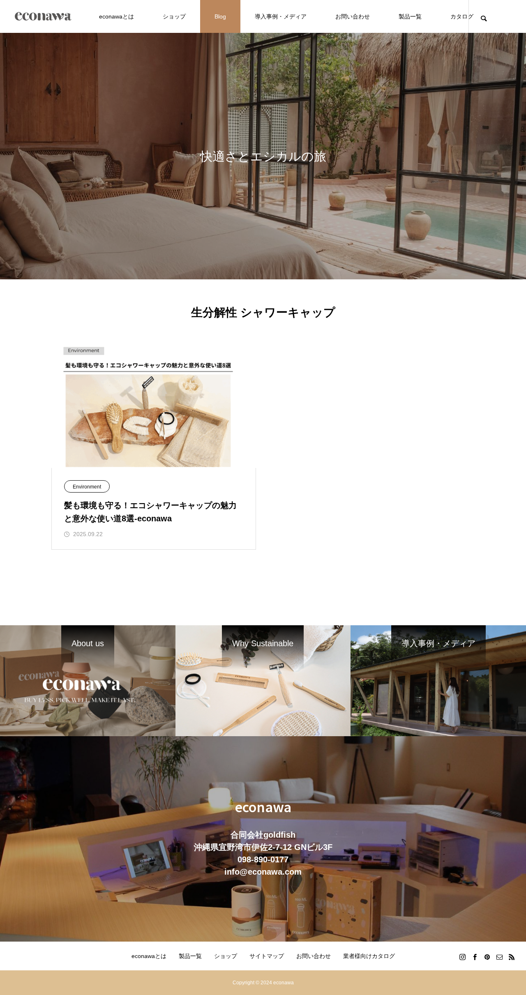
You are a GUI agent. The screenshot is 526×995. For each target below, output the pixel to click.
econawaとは (116, 16)
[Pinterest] (487, 957)
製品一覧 (410, 16)
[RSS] (512, 957)
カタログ (461, 16)
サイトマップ (266, 956)
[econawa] (43, 16)
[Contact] (499, 957)
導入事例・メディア (281, 16)
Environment (87, 487)
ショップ (174, 16)
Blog (220, 16)
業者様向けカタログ (369, 956)
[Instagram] (462, 957)
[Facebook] (475, 957)
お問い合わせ (352, 16)
